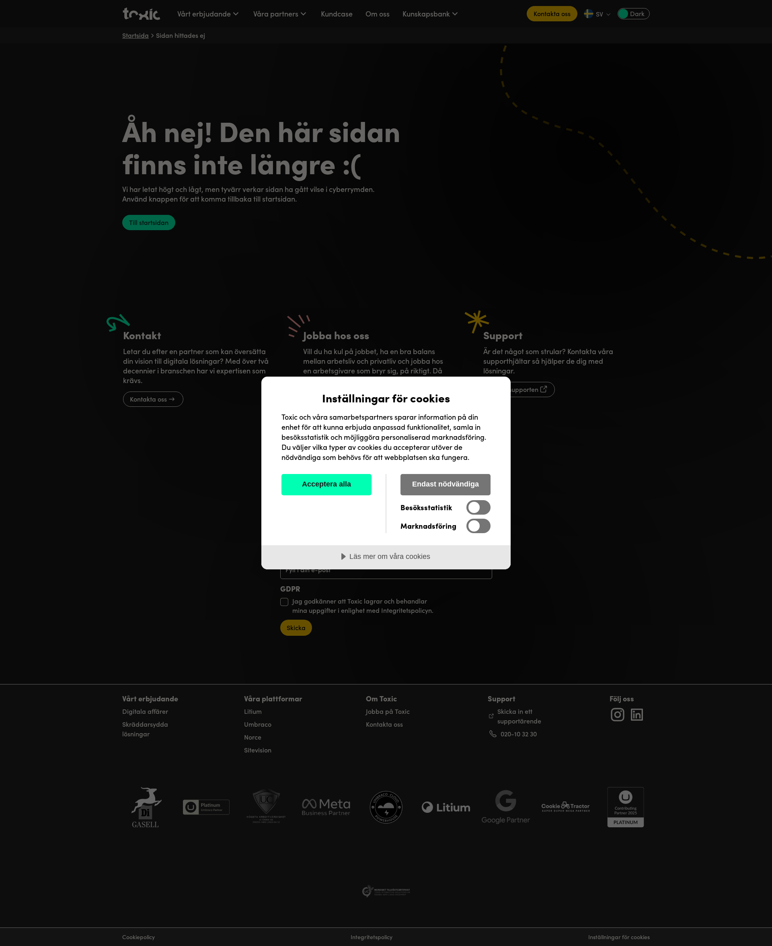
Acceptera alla (326, 484)
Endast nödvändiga (445, 484)
